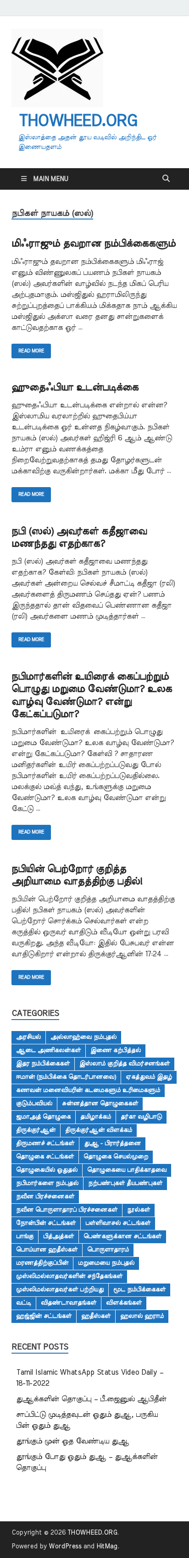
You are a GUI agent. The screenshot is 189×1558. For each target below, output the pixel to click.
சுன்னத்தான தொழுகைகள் (100, 1103)
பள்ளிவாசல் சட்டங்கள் (117, 1223)
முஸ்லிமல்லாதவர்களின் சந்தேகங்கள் (69, 1276)
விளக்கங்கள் (124, 1303)
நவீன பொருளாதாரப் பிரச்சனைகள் (66, 1210)
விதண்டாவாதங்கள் (68, 1303)
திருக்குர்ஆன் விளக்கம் (98, 1130)
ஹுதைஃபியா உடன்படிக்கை (75, 387)
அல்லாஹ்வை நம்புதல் (83, 1037)
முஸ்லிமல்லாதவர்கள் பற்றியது (60, 1289)
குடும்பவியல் (34, 1103)
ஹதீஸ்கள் (96, 1316)
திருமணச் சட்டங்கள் (45, 1143)
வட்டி (23, 1303)
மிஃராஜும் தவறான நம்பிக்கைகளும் (93, 243)
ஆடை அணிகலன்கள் (48, 1050)
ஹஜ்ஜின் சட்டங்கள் (44, 1316)
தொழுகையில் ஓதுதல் (47, 1170)
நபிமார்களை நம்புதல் (47, 1183)
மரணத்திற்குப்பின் (42, 1263)
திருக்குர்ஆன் (36, 1130)
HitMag (106, 1546)
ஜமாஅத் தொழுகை (43, 1117)
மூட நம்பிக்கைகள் (139, 1289)
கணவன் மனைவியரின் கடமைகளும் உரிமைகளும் (88, 1090)
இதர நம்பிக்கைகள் (43, 1063)
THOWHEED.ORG (77, 121)
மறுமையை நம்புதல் (106, 1263)
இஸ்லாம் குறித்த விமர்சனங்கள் (124, 1063)
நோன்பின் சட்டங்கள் (46, 1223)
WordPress (65, 1546)
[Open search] (166, 178)
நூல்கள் (138, 1210)
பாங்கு (24, 1236)
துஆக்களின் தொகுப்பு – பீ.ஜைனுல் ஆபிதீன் (91, 1399)
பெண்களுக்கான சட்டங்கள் (122, 1236)
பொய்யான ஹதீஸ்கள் (47, 1249)
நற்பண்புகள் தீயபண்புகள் (125, 1183)
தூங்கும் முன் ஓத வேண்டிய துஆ (72, 1441)
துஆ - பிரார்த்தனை (112, 1143)
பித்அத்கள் (58, 1236)
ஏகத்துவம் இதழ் (149, 1077)
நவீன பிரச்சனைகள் (45, 1196)
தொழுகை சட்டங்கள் (45, 1156)
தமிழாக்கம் (95, 1117)
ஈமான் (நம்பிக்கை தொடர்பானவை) (66, 1077)
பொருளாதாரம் (108, 1249)
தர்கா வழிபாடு (141, 1117)
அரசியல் (28, 1037)
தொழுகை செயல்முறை (115, 1156)
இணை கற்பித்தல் (115, 1050)
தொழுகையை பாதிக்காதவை (127, 1170)
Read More (27, 348)
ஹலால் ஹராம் (142, 1316)
